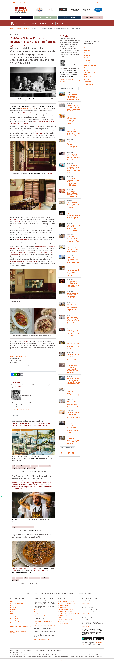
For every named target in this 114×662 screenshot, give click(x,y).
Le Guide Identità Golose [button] (92, 17)
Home (12, 28)
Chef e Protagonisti (16, 603)
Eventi (51, 23)
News (12, 613)
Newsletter (60, 23)
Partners (13, 611)
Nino (49, 99)
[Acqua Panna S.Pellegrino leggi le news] (40, 9)
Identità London (63, 605)
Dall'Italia (26, 28)
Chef (17, 23)
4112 (43, 456)
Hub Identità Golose (45, 17)
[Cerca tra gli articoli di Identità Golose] (97, 2)
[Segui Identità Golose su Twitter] (20, 2)
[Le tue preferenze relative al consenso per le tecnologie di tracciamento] (1, 496)
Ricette (25, 23)
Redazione (13, 609)
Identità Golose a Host (65, 611)
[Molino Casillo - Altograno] (51, 9)
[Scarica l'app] (87, 638)
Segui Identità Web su (67, 448)
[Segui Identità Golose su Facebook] (14, 2)
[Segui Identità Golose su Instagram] (17, 2)
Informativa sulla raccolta (57, 660)
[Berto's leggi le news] (75, 9)
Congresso (21, 17)
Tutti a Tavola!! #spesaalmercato (68, 613)
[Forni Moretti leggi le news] (63, 9)
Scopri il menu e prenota (42, 639)
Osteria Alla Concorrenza (28, 108)
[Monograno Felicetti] (86, 9)
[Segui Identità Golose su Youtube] (24, 2)
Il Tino (49, 458)
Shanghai (61, 621)
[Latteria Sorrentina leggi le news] (98, 9)
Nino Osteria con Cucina (18, 356)
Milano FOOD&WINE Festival (67, 601)
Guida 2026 (85, 603)
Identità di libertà (63, 615)
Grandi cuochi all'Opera (65, 609)
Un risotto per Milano (65, 619)
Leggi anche (16, 416)
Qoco (59, 617)
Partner (43, 23)
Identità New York (63, 607)
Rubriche (34, 23)
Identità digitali (69, 17)
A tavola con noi (63, 623)
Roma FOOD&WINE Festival (66, 603)
